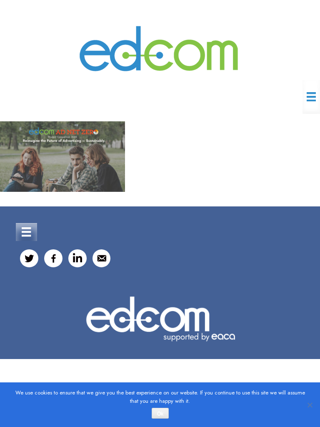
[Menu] (311, 97)
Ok (160, 414)
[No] (309, 405)
